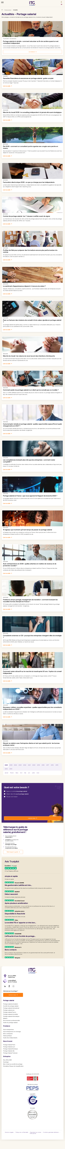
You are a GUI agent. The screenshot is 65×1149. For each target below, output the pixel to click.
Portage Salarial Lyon (9, 1047)
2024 (15, 765)
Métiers (5, 1018)
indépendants (13, 1037)
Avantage (6, 1062)
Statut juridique (7, 1035)
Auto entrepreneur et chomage (12, 1031)
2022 (24, 765)
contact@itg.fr (12, 980)
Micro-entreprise (8, 1033)
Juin (29, 772)
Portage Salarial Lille (8, 1051)
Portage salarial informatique (11, 1016)
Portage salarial (8, 1000)
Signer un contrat (16, 791)
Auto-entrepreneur (8, 1029)
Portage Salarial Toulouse (10, 1053)
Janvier (6, 772)
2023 (20, 765)
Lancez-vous (31, 818)
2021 (29, 765)
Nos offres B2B (7, 1060)
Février (12, 772)
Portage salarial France (9, 1012)
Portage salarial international (11, 1008)
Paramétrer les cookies (35, 1132)
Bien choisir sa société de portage (12, 1064)
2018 (43, 765)
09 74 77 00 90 (12, 982)
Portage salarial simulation (10, 1004)
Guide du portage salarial (10, 1022)
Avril (21, 772)
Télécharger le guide (12, 852)
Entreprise (6, 1056)
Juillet (33, 772)
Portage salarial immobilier (10, 1014)
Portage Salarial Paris (9, 1044)
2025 (10, 765)
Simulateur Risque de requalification (13, 1066)
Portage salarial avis (8, 1010)
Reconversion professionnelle (11, 1020)
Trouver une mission (12, 796)
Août (38, 772)
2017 (47, 765)
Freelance (6, 1026)
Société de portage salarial (10, 1006)
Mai (25, 772)
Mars (17, 772)
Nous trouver (7, 1041)
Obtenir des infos (17, 794)
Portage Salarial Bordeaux (10, 1049)
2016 (52, 765)
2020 (33, 765)
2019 (38, 765)
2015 (57, 765)
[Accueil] (2, 9)
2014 (6, 769)
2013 (11, 769)
